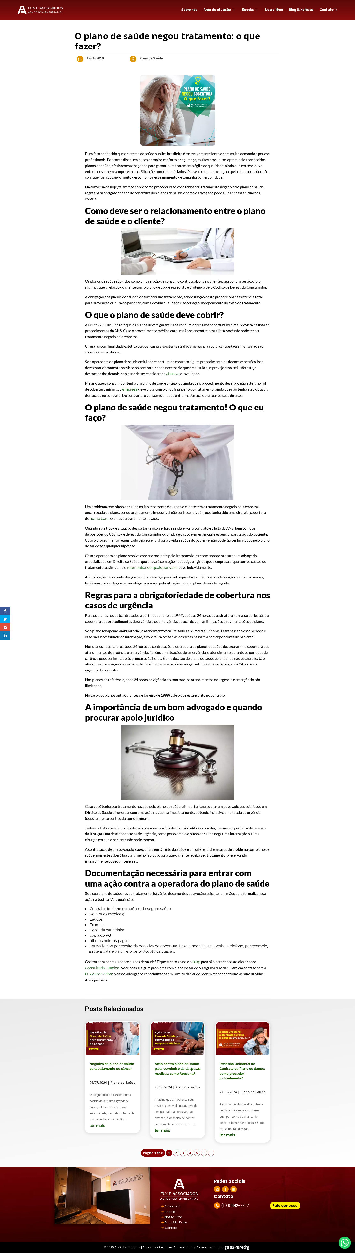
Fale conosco (285, 1205)
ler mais (97, 1125)
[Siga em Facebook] (225, 1189)
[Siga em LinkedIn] (233, 1189)
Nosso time (274, 10)
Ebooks (170, 1212)
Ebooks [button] (248, 10)
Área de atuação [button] (217, 10)
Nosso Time (173, 1217)
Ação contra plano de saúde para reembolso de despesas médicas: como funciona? (178, 1069)
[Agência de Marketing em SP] (237, 1247)
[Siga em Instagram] (217, 1189)
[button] (335, 10)
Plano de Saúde (151, 58)
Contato (326, 10)
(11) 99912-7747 (235, 1205)
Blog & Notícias (301, 10)
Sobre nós (189, 10)
